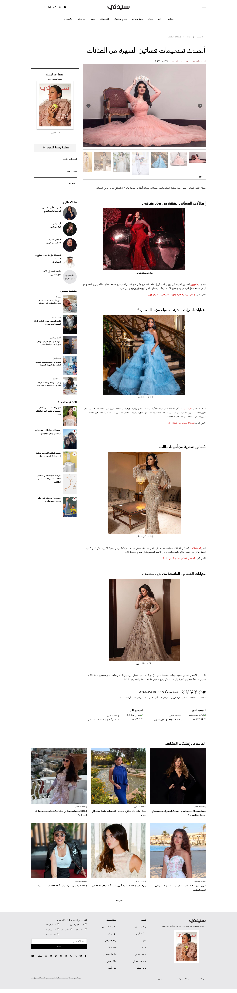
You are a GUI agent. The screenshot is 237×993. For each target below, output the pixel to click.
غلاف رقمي (111, 961)
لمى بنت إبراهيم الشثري (52, 211)
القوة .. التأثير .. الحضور (69, 159)
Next (88, 106)
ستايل (144, 940)
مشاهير (170, 19)
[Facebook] (44, 7)
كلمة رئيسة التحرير (58, 147)
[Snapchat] (64, 7)
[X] (59, 7)
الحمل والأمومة (51, 934)
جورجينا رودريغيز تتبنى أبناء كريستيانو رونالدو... (49, 499)
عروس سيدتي (140, 954)
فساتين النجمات (139, 698)
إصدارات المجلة (55, 74)
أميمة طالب (196, 548)
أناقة (160, 19)
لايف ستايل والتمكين (77, 924)
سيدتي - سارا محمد (180, 61)
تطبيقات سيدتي (109, 954)
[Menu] (204, 7)
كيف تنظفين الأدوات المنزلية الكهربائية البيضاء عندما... (48, 454)
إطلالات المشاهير (199, 61)
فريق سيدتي (111, 947)
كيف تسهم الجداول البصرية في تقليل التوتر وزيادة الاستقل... (49, 343)
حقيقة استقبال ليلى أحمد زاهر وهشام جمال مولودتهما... (48, 432)
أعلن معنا (170, 979)
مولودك (58, 297)
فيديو (66, 19)
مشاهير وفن (80, 929)
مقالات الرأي (69, 202)
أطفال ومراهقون (55, 338)
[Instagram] (49, 7)
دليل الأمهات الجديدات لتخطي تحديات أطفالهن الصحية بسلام (49, 302)
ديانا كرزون (195, 284)
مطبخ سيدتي (140, 927)
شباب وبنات (56, 317)
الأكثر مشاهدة (67, 402)
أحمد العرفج (56, 262)
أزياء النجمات (125, 698)
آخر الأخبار (112, 968)
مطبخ (79, 19)
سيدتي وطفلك (120, 19)
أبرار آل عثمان (55, 227)
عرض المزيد (118, 900)
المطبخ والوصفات (50, 929)
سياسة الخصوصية (184, 979)
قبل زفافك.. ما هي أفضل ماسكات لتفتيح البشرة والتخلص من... (48, 411)
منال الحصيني (55, 275)
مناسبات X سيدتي (109, 927)
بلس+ (93, 19)
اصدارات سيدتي (139, 961)
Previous (200, 106)
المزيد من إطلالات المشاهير (185, 744)
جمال (150, 19)
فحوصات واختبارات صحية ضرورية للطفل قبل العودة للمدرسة (48, 364)
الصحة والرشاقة (51, 924)
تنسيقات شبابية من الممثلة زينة (181, 423)
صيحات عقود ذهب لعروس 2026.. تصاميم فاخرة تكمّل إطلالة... (49, 479)
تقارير (144, 947)
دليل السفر (141, 968)
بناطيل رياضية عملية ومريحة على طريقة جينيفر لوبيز (171, 295)
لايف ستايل (104, 19)
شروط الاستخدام (201, 979)
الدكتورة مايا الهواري (53, 243)
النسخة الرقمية (55, 132)
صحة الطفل (57, 358)
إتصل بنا (160, 979)
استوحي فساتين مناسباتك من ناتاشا (179, 558)
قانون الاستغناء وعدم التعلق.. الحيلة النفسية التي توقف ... (47, 323)
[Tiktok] (54, 7)
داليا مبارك (187, 409)
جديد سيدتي (68, 290)
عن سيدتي (112, 933)
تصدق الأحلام (72, 171)
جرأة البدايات (72, 183)
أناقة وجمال (65, 929)
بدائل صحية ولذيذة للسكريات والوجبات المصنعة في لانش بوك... (48, 384)
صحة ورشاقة (137, 19)
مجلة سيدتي (111, 920)
